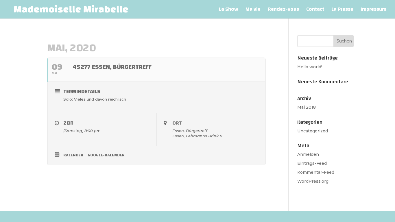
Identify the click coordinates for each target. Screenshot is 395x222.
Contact (315, 10)
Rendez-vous (283, 10)
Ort (177, 123)
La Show (228, 10)
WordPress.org (312, 181)
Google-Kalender (106, 155)
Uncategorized (312, 131)
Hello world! (309, 66)
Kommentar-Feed (315, 172)
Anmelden (308, 154)
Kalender (73, 155)
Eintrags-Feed (312, 163)
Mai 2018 (306, 107)
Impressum (373, 10)
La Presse (342, 10)
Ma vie (253, 10)
